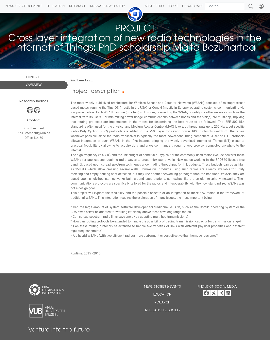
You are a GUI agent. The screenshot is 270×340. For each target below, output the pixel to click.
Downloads (192, 6)
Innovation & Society (107, 6)
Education (56, 6)
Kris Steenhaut (82, 80)
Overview (34, 85)
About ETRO (154, 6)
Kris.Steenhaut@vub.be (34, 133)
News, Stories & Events (24, 6)
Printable (33, 77)
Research (77, 6)
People (173, 6)
